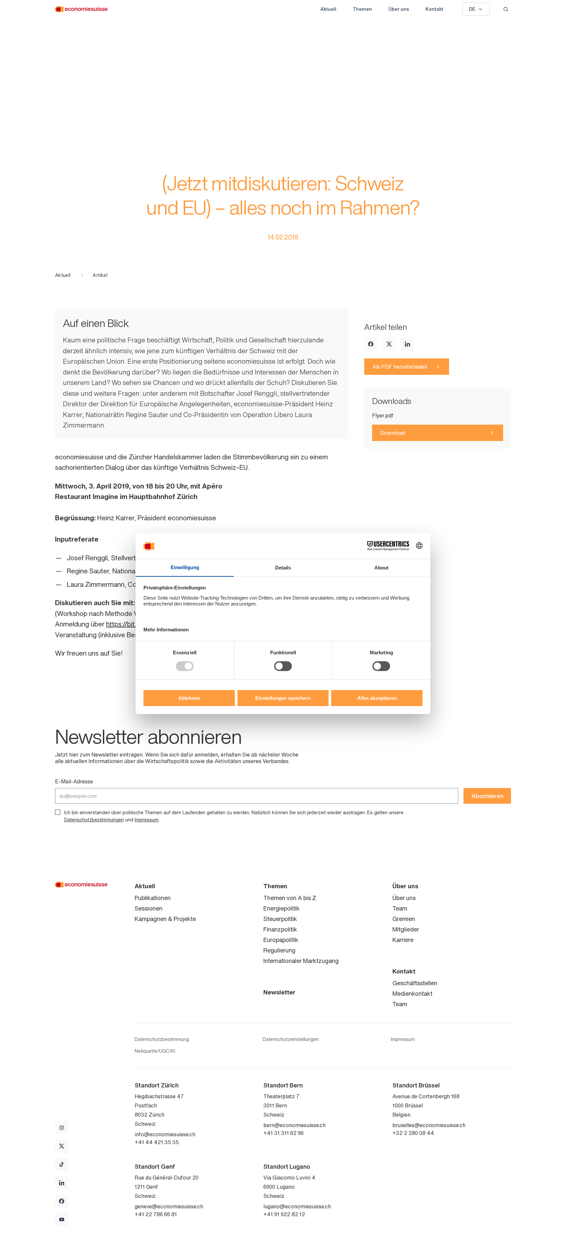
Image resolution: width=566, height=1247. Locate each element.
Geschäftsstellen (414, 983)
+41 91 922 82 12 (284, 1214)
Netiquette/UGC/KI (155, 1051)
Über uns (398, 9)
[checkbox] (57, 812)
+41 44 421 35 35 (157, 1142)
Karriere (402, 939)
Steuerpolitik (280, 918)
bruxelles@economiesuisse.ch (428, 1125)
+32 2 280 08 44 (413, 1133)
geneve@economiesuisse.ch (169, 1206)
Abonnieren (487, 796)
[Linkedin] (407, 344)
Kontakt (434, 9)
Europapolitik (280, 939)
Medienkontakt (412, 993)
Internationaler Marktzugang (301, 960)
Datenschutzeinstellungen (291, 1039)
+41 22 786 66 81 (156, 1214)
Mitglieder (405, 929)
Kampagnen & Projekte (165, 918)
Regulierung (279, 950)
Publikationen (153, 897)
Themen (362, 9)
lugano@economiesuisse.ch (297, 1206)
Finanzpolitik (280, 929)
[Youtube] (61, 1219)
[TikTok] (61, 1164)
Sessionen (148, 908)
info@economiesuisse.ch (165, 1134)
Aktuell (328, 9)
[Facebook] (370, 344)
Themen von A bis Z (289, 897)
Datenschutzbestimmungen (94, 819)
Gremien (403, 918)
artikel (100, 275)
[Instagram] (61, 1127)
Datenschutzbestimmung (162, 1039)
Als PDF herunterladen (399, 367)
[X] (389, 344)
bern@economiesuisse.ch (294, 1125)
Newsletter (279, 992)
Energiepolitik (281, 908)
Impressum (147, 819)
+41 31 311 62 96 (283, 1133)
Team (399, 908)
